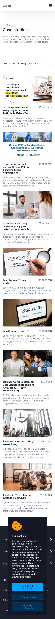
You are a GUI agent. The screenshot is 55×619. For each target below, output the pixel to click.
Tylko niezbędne (27, 597)
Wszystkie (9, 64)
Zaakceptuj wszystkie (27, 587)
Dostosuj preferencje (27, 606)
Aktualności (35, 64)
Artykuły (21, 64)
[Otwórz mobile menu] (50, 5)
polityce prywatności (22, 564)
